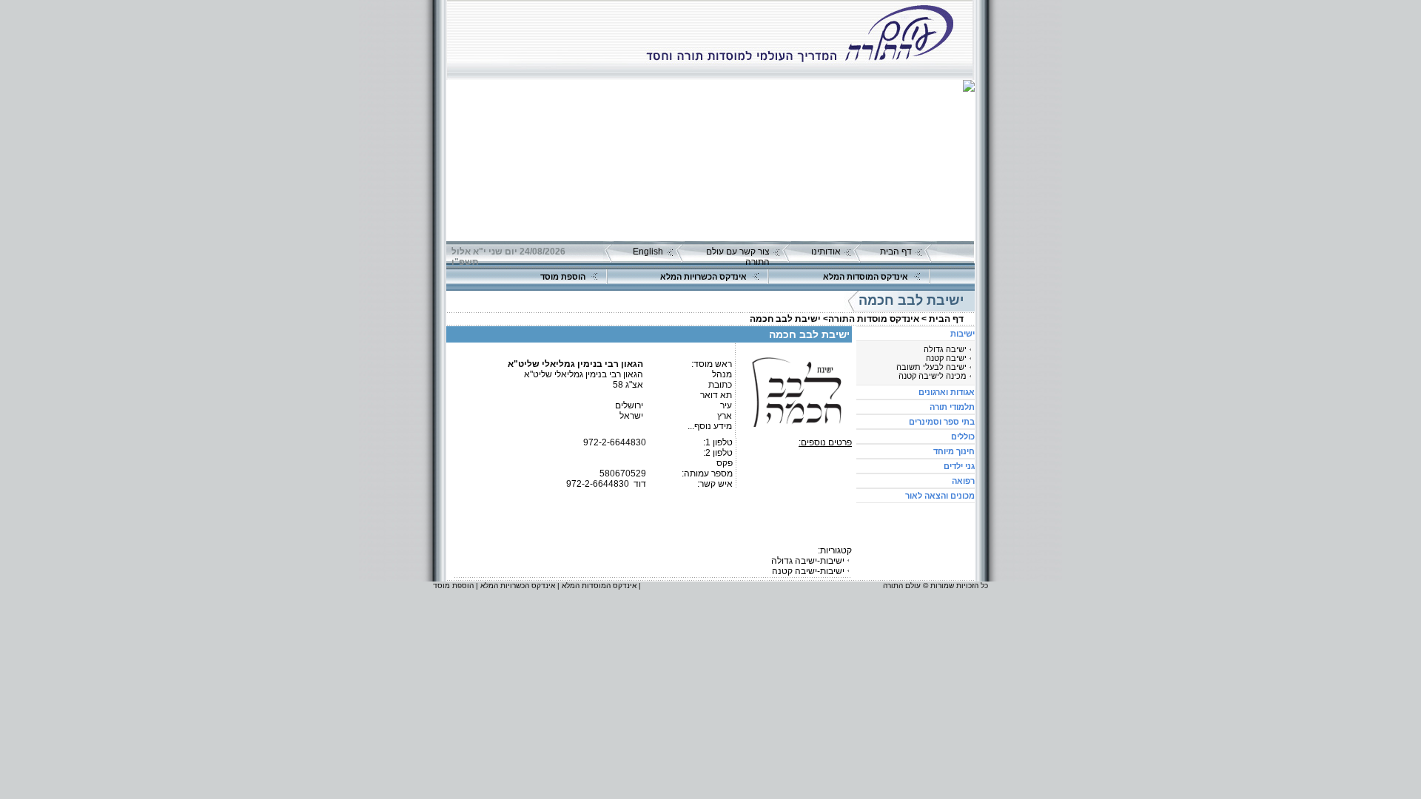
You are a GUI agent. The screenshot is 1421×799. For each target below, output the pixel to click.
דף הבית (896, 251)
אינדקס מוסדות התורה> (871, 319)
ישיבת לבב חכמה (785, 319)
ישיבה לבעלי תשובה (931, 367)
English (648, 251)
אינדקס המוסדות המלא (865, 276)
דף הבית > (942, 319)
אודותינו (826, 251)
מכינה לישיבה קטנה (932, 375)
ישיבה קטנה (946, 358)
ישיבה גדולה (945, 349)
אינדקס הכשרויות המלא (703, 276)
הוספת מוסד (562, 276)
